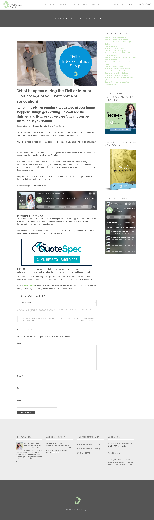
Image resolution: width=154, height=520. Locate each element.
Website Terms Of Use (88, 444)
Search (133, 4)
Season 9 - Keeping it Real (114, 66)
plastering (26, 311)
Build (27, 309)
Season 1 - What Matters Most (115, 37)
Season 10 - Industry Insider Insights (117, 69)
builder (46, 309)
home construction (84, 309)
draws (67, 309)
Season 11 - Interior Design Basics (117, 71)
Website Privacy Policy (88, 448)
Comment (21, 343)
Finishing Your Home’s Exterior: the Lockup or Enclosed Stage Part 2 (37, 319)
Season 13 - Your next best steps (116, 75)
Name (20, 376)
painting (20, 311)
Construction (53, 309)
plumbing (34, 311)
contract (62, 309)
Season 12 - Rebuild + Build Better (117, 73)
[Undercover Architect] (77, 500)
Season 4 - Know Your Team (114, 48)
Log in (85, 509)
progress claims (43, 311)
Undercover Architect (14, 4)
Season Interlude (111, 46)
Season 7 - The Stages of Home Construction (120, 57)
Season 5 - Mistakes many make (116, 51)
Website (20, 400)
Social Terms (83, 453)
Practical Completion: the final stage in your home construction (77, 319)
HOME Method (29, 286)
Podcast (32, 309)
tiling (51, 311)
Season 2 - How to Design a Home (116, 40)
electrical (73, 309)
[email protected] (56, 452)
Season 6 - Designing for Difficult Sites (118, 53)
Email (20, 388)
